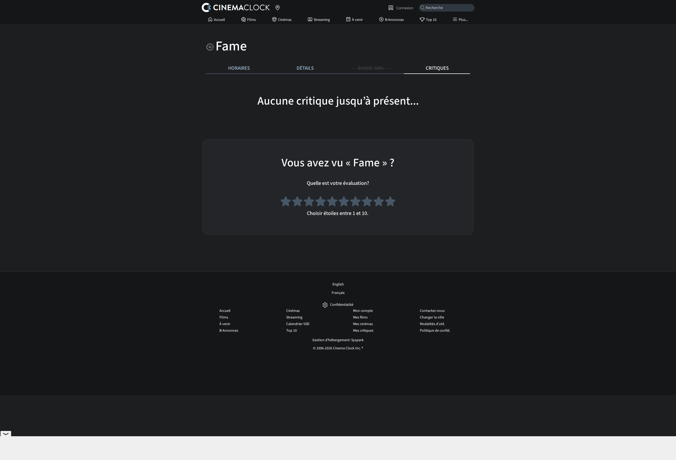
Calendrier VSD (297, 324)
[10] (390, 202)
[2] (297, 202)
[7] (355, 202)
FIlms (251, 19)
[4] (320, 202)
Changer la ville (432, 317)
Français (338, 293)
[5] (332, 202)
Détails (305, 68)
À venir (357, 19)
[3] (309, 202)
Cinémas (285, 19)
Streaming (322, 19)
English (338, 284)
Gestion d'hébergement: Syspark (338, 340)
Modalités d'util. (432, 324)
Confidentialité (341, 304)
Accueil (219, 19)
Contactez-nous (432, 310)
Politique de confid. (435, 330)
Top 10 (431, 19)
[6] (344, 202)
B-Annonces (394, 19)
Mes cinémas (363, 324)
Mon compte (363, 310)
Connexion (404, 8)
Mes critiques (363, 330)
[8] (367, 202)
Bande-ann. (371, 68)
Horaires (239, 68)
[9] (378, 202)
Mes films (360, 317)
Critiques (437, 68)
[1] (286, 202)
